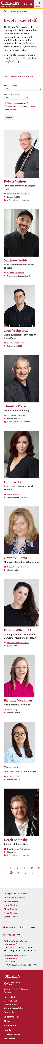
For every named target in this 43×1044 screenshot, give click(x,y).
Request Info (11, 927)
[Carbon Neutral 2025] (21, 984)
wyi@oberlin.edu (13, 776)
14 (11, 872)
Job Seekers (9, 1038)
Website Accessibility (13, 1008)
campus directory (23, 58)
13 (39, 868)
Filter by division (10, 85)
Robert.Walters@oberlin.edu (18, 194)
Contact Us (9, 1012)
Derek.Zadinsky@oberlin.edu (18, 849)
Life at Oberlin (10, 905)
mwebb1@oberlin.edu (15, 273)
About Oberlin (10, 909)
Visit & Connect (28, 927)
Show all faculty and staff (17, 103)
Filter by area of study (13, 94)
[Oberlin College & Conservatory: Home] (10, 4)
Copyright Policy (11, 1001)
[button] (28, 4)
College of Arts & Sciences (16, 893)
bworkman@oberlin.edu (16, 709)
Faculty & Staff (10, 1025)
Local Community (12, 1034)
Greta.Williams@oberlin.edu (18, 567)
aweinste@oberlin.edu (16, 343)
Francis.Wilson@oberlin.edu (18, 643)
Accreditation (10, 1004)
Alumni (7, 1021)
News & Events (11, 913)
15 (18, 872)
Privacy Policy (10, 997)
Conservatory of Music (16, 11)
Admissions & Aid (12, 901)
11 (25, 868)
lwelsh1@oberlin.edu (15, 494)
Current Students (12, 1017)
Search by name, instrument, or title (18, 76)
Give (18, 934)
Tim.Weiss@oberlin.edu (16, 415)
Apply (8, 934)
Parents (7, 1030)
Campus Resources (13, 917)
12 (32, 868)
